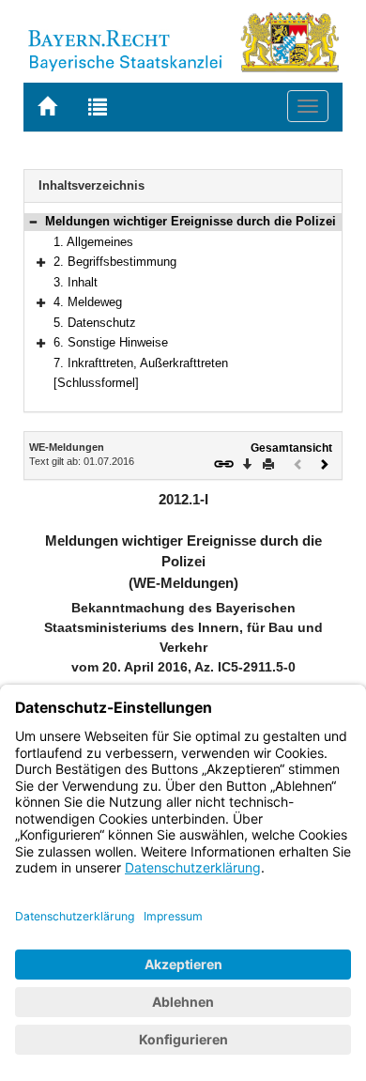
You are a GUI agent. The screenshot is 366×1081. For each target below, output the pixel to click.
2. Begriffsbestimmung (114, 262)
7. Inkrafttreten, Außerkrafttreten (140, 363)
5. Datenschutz (94, 323)
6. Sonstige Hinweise (110, 342)
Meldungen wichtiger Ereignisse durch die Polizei (190, 221)
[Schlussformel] (96, 383)
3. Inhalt (75, 282)
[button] (33, 221)
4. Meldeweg (87, 302)
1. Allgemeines (93, 242)
